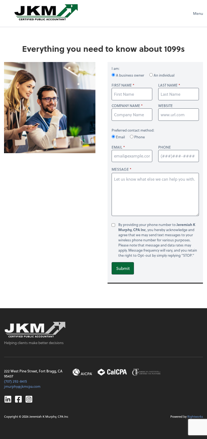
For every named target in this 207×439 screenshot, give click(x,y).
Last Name (168, 85)
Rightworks (195, 416)
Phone (139, 136)
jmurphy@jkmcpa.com (22, 386)
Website (165, 105)
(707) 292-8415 (15, 381)
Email (120, 136)
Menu (198, 13)
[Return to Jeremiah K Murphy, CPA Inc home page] (35, 329)
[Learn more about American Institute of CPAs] (82, 372)
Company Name (126, 105)
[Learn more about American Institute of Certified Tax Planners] (146, 372)
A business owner (130, 75)
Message (120, 169)
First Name (122, 85)
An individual (163, 75)
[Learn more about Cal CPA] (112, 372)
